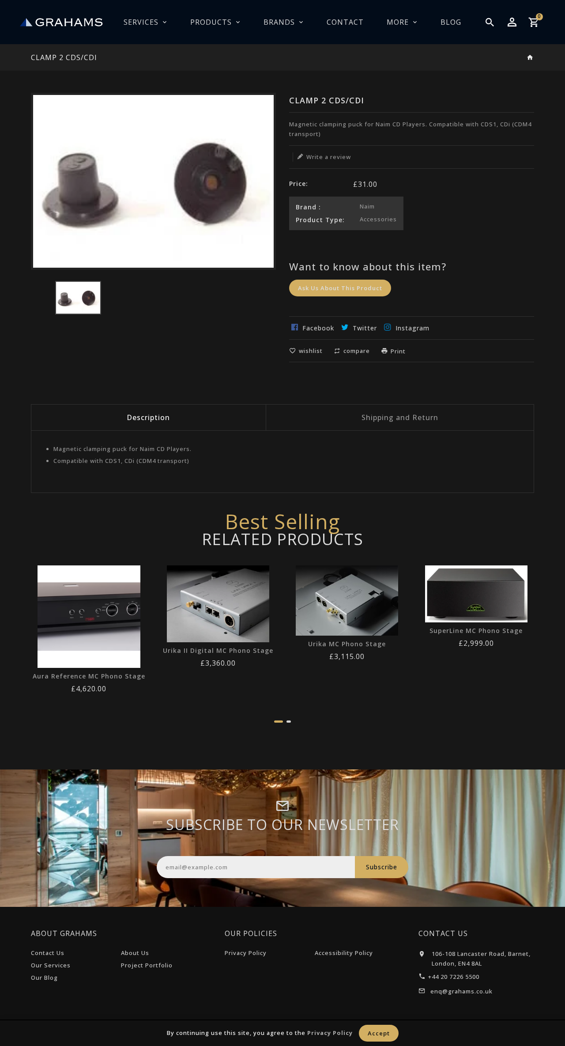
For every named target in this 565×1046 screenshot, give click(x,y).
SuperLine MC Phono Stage (476, 631)
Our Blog (44, 978)
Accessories (378, 219)
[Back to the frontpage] (530, 58)
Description (148, 417)
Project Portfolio (147, 965)
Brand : (308, 207)
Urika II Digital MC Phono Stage (218, 651)
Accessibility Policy (344, 953)
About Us (135, 953)
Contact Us (47, 953)
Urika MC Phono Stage (347, 644)
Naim (367, 206)
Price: (298, 183)
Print (398, 351)
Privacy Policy (246, 953)
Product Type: (320, 220)
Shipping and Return (400, 417)
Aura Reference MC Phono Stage (89, 676)
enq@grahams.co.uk (461, 991)
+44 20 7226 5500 (453, 977)
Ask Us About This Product (340, 288)
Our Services (51, 965)
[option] (78, 297)
